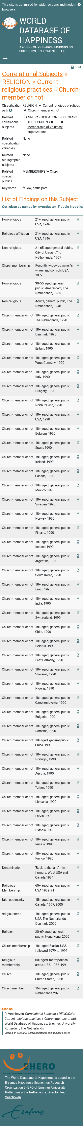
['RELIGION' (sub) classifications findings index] (10, 110)
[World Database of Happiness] (9, 33)
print (77, 67)
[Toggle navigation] (5, 58)
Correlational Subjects (32, 74)
